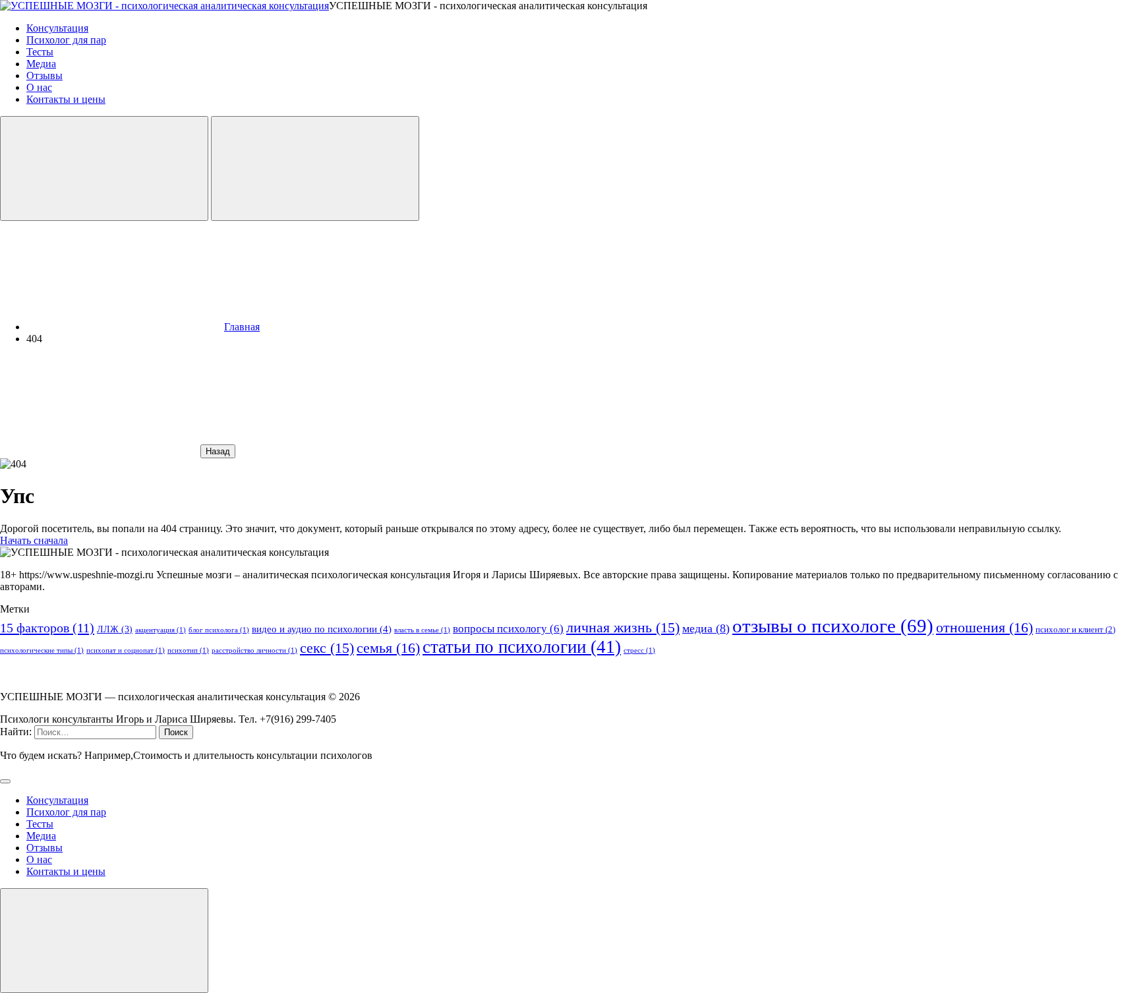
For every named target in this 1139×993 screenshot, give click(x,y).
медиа (706, 628)
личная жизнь (623, 628)
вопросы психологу (508, 628)
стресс (639, 650)
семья (388, 648)
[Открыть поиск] (104, 168)
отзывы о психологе (832, 625)
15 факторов (47, 627)
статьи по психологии (522, 647)
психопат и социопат (125, 650)
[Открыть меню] (315, 168)
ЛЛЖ (114, 629)
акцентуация (160, 630)
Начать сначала (34, 540)
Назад (218, 451)
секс (327, 648)
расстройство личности (254, 650)
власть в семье (422, 630)
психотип (188, 650)
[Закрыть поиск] (5, 781)
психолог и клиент (1075, 629)
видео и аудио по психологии (322, 628)
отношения (984, 628)
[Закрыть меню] (104, 940)
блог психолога (219, 630)
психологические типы (42, 650)
